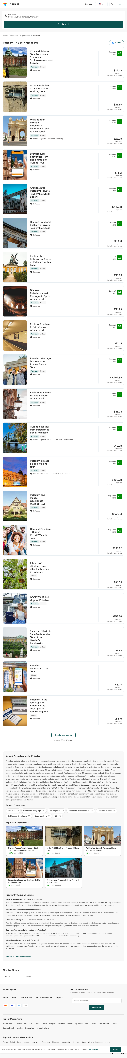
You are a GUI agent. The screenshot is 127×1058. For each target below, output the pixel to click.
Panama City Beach (75, 1024)
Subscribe (96, 1007)
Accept (115, 1049)
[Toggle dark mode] (112, 4)
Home (5, 35)
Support (60, 997)
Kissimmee (7, 1024)
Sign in (121, 4)
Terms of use (26, 997)
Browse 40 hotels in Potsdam (18, 957)
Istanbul (61, 1024)
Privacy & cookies (44, 997)
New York (35, 1042)
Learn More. (93, 1049)
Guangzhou (29, 1028)
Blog (14, 997)
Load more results (63, 735)
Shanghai (18, 1024)
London (20, 1028)
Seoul (87, 1024)
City (58, 816)
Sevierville (28, 1024)
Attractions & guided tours (80, 811)
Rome (5, 1042)
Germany (14, 35)
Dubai (12, 1042)
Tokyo (37, 1024)
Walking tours (57, 811)
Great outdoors (42, 816)
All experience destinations (99, 1042)
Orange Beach (8, 1028)
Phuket (76, 1042)
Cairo (83, 1042)
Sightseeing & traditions (19, 816)
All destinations (43, 1028)
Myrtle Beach (104, 1024)
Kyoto (94, 1024)
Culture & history (106, 811)
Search (65, 24)
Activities (13, 811)
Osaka (44, 1024)
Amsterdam (66, 1042)
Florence (55, 1042)
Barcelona (46, 1042)
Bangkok (52, 1024)
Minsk (114, 1024)
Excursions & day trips (34, 811)
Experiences (25, 35)
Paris (19, 1042)
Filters (118, 42)
